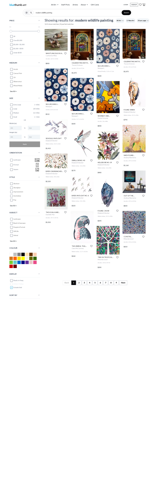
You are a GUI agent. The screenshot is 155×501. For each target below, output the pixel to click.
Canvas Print (18, 73)
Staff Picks (65, 5)
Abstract (16, 183)
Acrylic (16, 69)
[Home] (17, 5)
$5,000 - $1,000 (19, 45)
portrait (16, 165)
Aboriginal (17, 188)
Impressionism (18, 192)
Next (123, 282)
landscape (17, 160)
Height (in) (13, 132)
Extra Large (17, 105)
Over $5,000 (18, 40)
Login (126, 4)
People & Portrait (19, 227)
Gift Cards (95, 5)
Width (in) (13, 123)
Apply (25, 144)
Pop (15, 200)
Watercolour (18, 81)
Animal (16, 235)
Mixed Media (18, 86)
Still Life (16, 231)
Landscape (17, 219)
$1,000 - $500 (18, 49)
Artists (75, 5)
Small (15, 117)
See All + (13, 91)
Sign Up (134, 4)
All (14, 36)
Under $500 (18, 53)
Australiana (17, 196)
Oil (14, 77)
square (16, 169)
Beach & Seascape (19, 223)
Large (15, 109)
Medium (16, 113)
